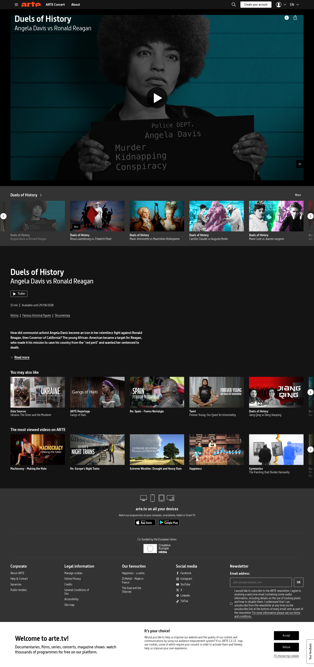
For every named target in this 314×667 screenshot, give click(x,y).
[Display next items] (310, 216)
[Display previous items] (3, 216)
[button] (233, 4)
